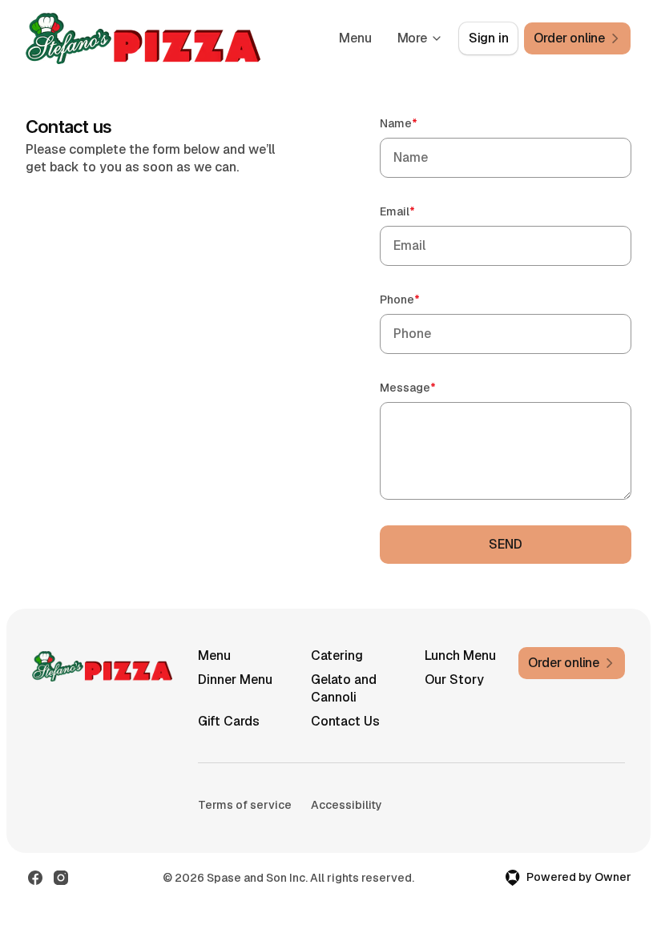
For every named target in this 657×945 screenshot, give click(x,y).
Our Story (454, 679)
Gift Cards (229, 721)
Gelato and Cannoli (344, 688)
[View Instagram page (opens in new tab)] (61, 877)
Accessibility (346, 805)
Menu (355, 38)
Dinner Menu (235, 679)
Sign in (489, 38)
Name (421, 123)
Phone (423, 299)
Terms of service (245, 805)
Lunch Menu (460, 655)
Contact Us (345, 721)
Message (431, 387)
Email (420, 211)
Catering (337, 655)
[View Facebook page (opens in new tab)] (35, 877)
